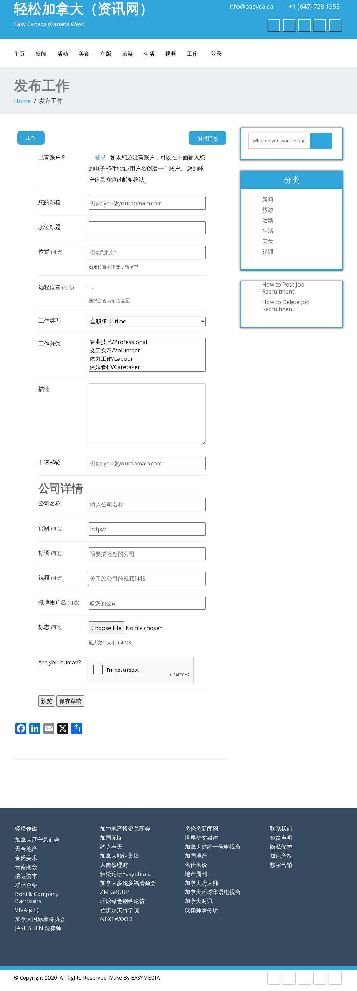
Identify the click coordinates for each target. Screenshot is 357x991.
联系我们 (281, 828)
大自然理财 (114, 865)
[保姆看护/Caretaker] (147, 367)
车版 (106, 53)
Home (22, 101)
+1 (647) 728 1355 (314, 6)
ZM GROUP (114, 892)
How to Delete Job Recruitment (286, 305)
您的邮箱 (49, 202)
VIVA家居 (26, 910)
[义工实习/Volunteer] (147, 350)
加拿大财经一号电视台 (213, 846)
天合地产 (26, 849)
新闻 (41, 53)
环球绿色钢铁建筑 (122, 901)
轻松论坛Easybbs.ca (125, 874)
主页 (19, 53)
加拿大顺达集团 (119, 856)
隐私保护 (281, 846)
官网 (50, 528)
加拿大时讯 (199, 901)
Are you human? (59, 662)
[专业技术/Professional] (147, 342)
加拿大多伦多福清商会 (128, 883)
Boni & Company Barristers (37, 897)
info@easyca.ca (250, 6)
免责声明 (281, 837)
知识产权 (281, 856)
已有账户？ (52, 157)
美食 (84, 53)
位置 (50, 251)
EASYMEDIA (145, 977)
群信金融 (26, 885)
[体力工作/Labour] (147, 359)
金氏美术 (26, 858)
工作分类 (49, 343)
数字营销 (281, 865)
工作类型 (49, 321)
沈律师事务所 (201, 910)
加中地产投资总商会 (125, 828)
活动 (62, 53)
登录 (216, 53)
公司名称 (49, 503)
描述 (44, 389)
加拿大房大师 (201, 883)
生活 (149, 53)
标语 (50, 553)
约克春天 (111, 846)
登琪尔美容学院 (119, 910)
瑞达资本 (26, 876)
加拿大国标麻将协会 (40, 919)
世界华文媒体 (201, 837)
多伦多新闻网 (201, 828)
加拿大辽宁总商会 (37, 840)
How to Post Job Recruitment (283, 288)
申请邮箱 (49, 462)
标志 (50, 627)
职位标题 (49, 227)
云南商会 (26, 867)
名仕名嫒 (196, 865)
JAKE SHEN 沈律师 (38, 928)
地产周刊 (196, 874)
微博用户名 (58, 602)
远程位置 (56, 287)
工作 (192, 53)
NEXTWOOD (116, 919)
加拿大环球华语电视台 (213, 892)
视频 (170, 53)
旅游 (127, 53)
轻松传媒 (26, 828)
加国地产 (196, 856)
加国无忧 (111, 837)
